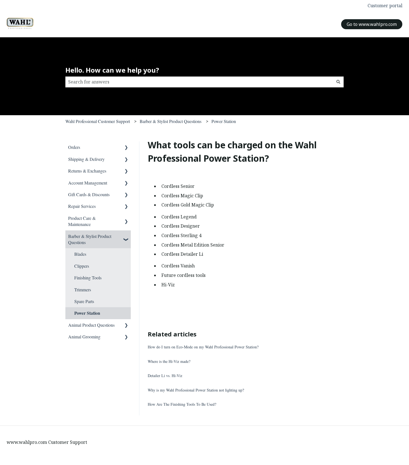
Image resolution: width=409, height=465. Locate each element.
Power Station (223, 121)
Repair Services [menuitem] (82, 206)
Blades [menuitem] (80, 254)
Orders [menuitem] (74, 147)
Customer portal (385, 6)
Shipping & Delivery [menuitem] (86, 159)
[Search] (338, 82)
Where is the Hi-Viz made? (169, 361)
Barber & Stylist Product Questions (170, 121)
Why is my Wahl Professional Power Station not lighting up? (196, 390)
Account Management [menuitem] (87, 183)
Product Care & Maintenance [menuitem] (82, 221)
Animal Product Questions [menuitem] (91, 325)
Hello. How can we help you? (112, 70)
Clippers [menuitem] (81, 266)
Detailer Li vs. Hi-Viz (165, 375)
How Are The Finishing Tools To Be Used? (182, 404)
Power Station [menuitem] (87, 313)
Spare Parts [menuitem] (84, 301)
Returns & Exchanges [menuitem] (87, 171)
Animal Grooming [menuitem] (84, 336)
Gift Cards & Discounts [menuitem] (89, 194)
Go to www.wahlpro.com (372, 24)
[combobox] (199, 82)
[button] (126, 147)
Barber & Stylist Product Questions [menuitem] (89, 239)
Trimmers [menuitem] (82, 289)
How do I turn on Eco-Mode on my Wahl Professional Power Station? (203, 347)
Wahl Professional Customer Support (97, 121)
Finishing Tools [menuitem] (88, 278)
